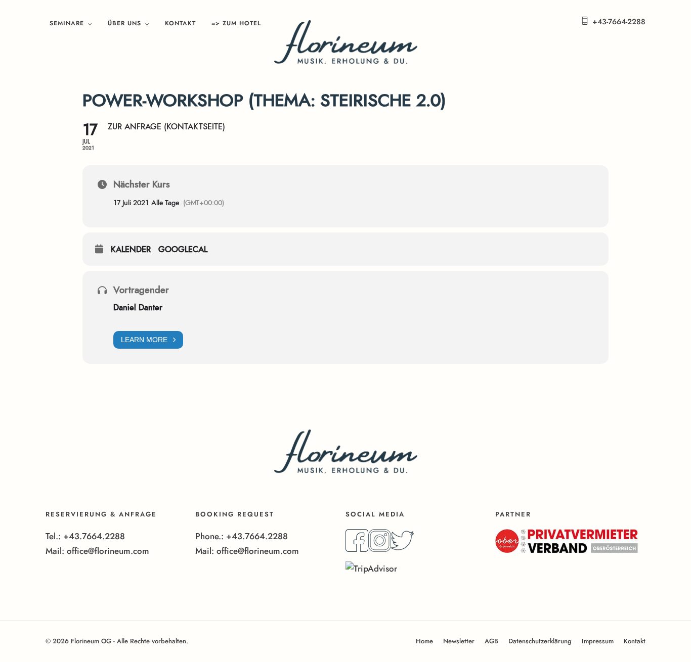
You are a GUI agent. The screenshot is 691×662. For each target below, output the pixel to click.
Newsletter (458, 641)
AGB (491, 641)
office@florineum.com (108, 551)
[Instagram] (379, 549)
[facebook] (357, 549)
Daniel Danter (137, 308)
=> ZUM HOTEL (236, 23)
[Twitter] (402, 549)
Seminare (67, 23)
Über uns (124, 23)
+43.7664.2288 (94, 536)
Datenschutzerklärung (540, 641)
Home (424, 641)
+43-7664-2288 (618, 21)
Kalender (131, 250)
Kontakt (180, 23)
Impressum (598, 641)
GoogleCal (182, 250)
